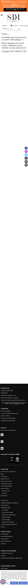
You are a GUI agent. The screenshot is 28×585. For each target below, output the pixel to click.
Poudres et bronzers (6, 483)
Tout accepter (23, 582)
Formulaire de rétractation (8, 420)
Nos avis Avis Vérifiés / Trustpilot (9, 397)
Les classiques (5, 534)
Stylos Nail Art (4, 538)
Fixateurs (4, 493)
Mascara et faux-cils (6, 481)
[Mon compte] (26, 158)
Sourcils (3, 526)
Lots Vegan (5, 510)
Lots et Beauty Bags (6, 486)
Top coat (3, 543)
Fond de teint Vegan (7, 512)
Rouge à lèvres (5, 505)
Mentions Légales (5, 411)
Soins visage (4, 568)
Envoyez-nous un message (8, 430)
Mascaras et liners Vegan (9, 514)
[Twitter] (26, 154)
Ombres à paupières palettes (9, 524)
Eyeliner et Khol (5, 478)
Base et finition (5, 488)
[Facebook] (26, 148)
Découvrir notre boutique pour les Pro (15, 10)
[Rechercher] (19, 29)
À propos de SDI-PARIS (7, 390)
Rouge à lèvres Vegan (8, 522)
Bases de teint (6, 490)
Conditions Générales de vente (9, 413)
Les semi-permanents (7, 536)
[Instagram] (26, 151)
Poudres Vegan (6, 519)
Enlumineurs (4, 495)
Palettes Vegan (6, 517)
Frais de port (4, 393)
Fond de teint (4, 500)
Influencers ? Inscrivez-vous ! (8, 395)
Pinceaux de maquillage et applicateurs (12, 558)
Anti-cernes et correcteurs (8, 471)
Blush (2, 474)
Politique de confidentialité (8, 418)
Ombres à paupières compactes (10, 502)
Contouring (4, 476)
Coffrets (3, 555)
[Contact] (26, 164)
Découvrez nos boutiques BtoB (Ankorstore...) (13, 400)
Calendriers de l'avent (7, 553)
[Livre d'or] (26, 161)
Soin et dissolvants (6, 541)
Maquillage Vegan (6, 507)
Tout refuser (14, 582)
